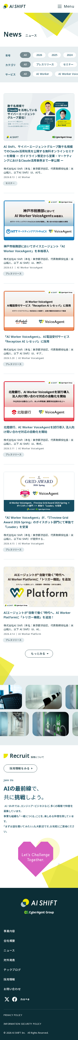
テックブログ (12, 969)
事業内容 (9, 931)
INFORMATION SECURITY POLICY (22, 1024)
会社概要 (9, 941)
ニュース (9, 950)
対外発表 (9, 960)
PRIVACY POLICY (13, 1015)
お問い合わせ (12, 989)
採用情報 (9, 979)
